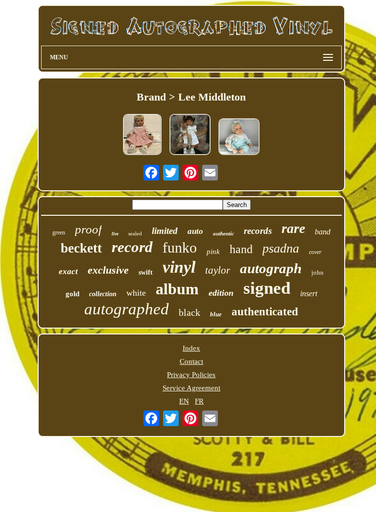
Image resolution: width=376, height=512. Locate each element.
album (177, 289)
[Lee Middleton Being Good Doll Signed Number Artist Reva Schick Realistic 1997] (238, 137)
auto (195, 231)
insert (308, 293)
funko (180, 247)
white (136, 293)
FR (199, 401)
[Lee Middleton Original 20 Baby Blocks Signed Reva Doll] (142, 135)
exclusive (108, 270)
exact (68, 271)
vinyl (179, 267)
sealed (135, 233)
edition (221, 293)
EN (184, 401)
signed (266, 288)
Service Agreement (191, 388)
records (258, 231)
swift (146, 272)
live (115, 233)
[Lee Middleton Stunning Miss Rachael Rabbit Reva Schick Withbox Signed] (189, 135)
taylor (217, 270)
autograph (271, 268)
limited (165, 231)
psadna (280, 248)
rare (293, 228)
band (322, 232)
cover (315, 252)
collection (103, 294)
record (132, 247)
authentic (223, 233)
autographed (126, 309)
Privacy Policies (191, 375)
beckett (81, 248)
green (58, 232)
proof (88, 229)
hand (241, 249)
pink (213, 252)
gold (72, 294)
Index (191, 348)
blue (216, 314)
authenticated (265, 312)
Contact (191, 361)
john (317, 272)
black (189, 312)
